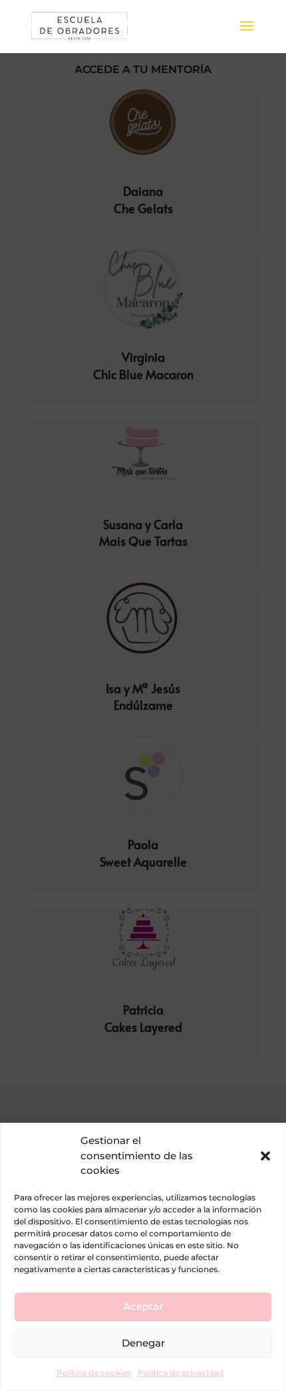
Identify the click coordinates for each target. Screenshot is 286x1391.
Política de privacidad (180, 1373)
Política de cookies (94, 1373)
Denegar (143, 1343)
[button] (265, 1156)
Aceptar (143, 1306)
